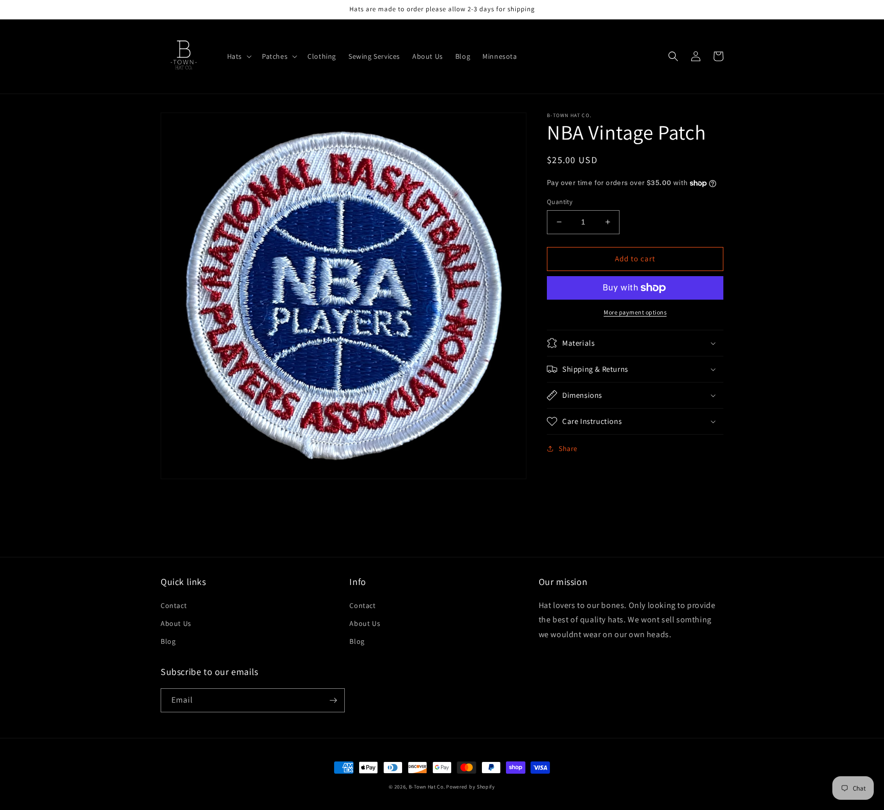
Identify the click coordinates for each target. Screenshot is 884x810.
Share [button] (568, 448)
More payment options (635, 312)
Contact (174, 605)
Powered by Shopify (470, 786)
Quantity (559, 201)
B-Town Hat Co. (427, 786)
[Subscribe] (333, 700)
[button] (238, 56)
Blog (168, 641)
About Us (176, 623)
